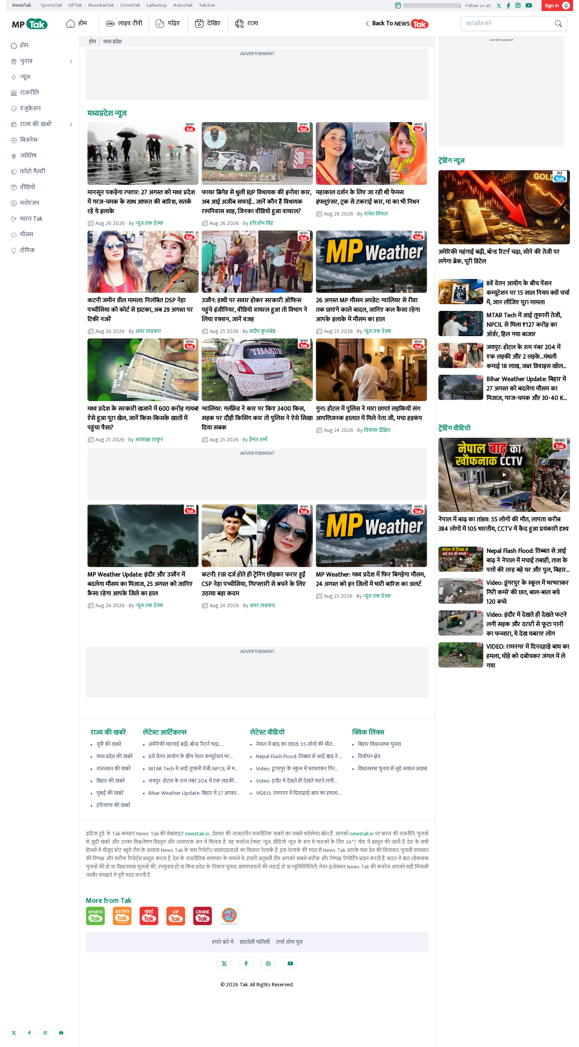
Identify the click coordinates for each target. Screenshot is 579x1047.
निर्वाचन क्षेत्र (369, 756)
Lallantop (157, 5)
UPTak (75, 5)
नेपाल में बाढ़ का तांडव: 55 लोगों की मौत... (296, 744)
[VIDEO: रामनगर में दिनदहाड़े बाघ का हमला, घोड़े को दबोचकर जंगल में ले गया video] (460, 655)
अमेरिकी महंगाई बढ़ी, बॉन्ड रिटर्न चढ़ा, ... (186, 744)
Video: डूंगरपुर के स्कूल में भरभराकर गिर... (297, 768)
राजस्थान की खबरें (113, 768)
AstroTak (183, 5)
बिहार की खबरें (110, 780)
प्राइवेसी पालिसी (255, 942)
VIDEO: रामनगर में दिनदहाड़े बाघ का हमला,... (299, 793)
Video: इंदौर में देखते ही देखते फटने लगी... (296, 780)
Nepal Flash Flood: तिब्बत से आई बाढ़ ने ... (299, 756)
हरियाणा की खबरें (113, 805)
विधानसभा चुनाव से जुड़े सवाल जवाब (392, 768)
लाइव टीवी (130, 23)
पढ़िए (174, 23)
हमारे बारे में (223, 942)
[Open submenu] (71, 61)
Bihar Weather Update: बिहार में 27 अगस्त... (194, 793)
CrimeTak (130, 5)
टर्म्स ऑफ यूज (289, 942)
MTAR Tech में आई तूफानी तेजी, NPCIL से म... (193, 768)
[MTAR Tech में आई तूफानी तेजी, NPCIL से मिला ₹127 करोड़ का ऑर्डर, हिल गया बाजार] (460, 323)
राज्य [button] (252, 23)
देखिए (214, 23)
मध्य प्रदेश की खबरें (114, 756)
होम (82, 23)
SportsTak (51, 5)
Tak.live (207, 5)
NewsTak (21, 5)
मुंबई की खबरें (110, 793)
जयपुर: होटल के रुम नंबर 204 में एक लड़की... (193, 780)
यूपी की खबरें (108, 744)
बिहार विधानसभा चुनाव (379, 744)
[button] (406, 23)
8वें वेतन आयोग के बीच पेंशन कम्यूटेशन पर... (190, 756)
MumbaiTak (101, 5)
